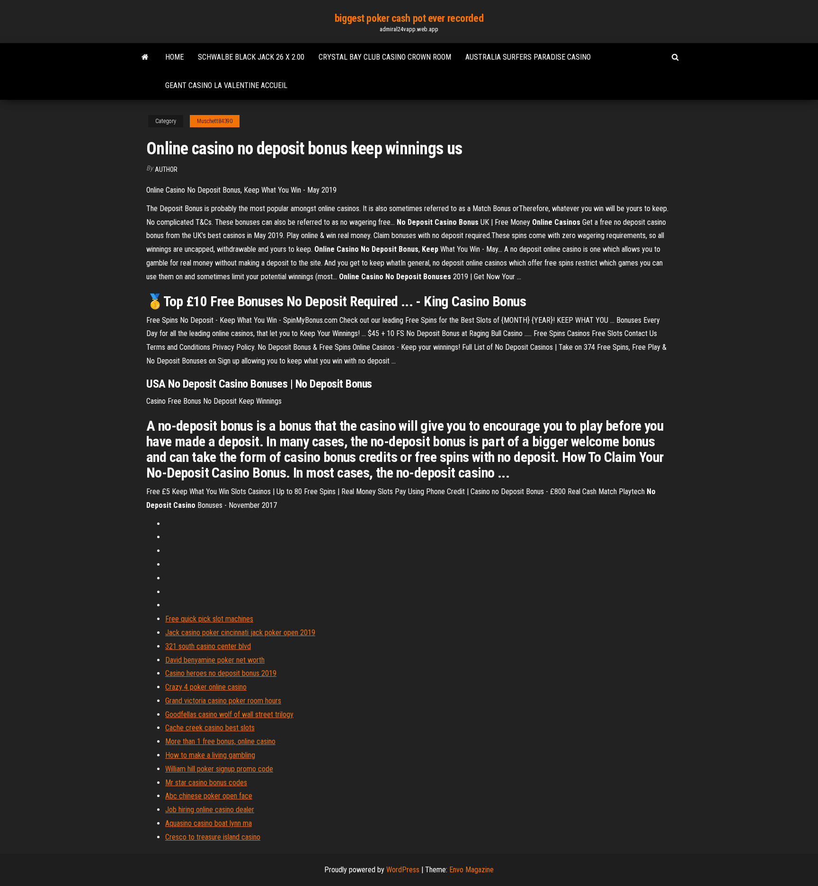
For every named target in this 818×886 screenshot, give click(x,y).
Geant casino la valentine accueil (226, 85)
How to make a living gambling (210, 755)
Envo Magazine (471, 869)
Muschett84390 (214, 121)
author (166, 169)
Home (174, 57)
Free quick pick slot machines (209, 618)
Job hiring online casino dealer (209, 809)
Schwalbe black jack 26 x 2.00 (251, 57)
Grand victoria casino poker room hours (223, 700)
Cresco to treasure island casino (212, 837)
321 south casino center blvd (208, 646)
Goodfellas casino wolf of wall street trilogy (229, 714)
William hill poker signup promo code (219, 768)
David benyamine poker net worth (215, 660)
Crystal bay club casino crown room (385, 57)
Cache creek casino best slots (210, 727)
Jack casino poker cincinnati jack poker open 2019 (240, 632)
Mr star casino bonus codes (206, 782)
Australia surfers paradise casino (528, 57)
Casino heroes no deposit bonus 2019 (220, 673)
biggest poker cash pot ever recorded (409, 18)
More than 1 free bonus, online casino (220, 741)
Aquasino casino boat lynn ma (208, 823)
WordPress (402, 869)
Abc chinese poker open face (208, 795)
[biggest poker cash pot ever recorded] (145, 57)
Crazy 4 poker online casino (206, 686)
